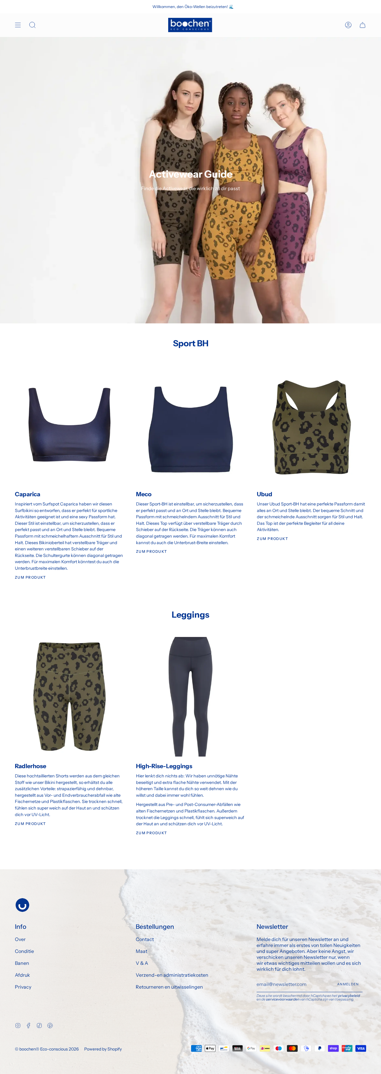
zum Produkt (30, 823)
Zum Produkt (30, 577)
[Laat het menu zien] (17, 25)
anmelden (348, 984)
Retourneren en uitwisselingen (169, 987)
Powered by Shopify (103, 1049)
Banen (22, 963)
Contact (145, 939)
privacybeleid (349, 995)
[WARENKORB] (362, 25)
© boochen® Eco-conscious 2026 (47, 1049)
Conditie (24, 951)
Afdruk (22, 975)
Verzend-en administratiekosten (172, 975)
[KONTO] (348, 25)
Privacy (23, 987)
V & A (142, 963)
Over (20, 939)
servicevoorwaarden (282, 999)
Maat (141, 951)
